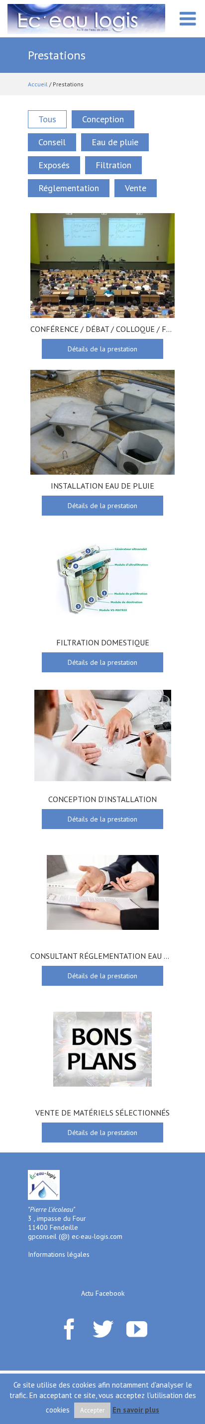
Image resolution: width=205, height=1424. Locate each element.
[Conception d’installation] (102, 735)
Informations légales (59, 1254)
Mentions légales (53, 1284)
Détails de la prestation (102, 348)
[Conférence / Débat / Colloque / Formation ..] (102, 265)
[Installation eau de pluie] (102, 422)
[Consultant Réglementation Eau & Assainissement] (102, 892)
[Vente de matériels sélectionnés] (102, 1049)
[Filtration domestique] (102, 579)
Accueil (38, 84)
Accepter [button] (92, 1410)
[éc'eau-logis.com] (86, 18)
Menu (187, 23)
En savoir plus (135, 1410)
